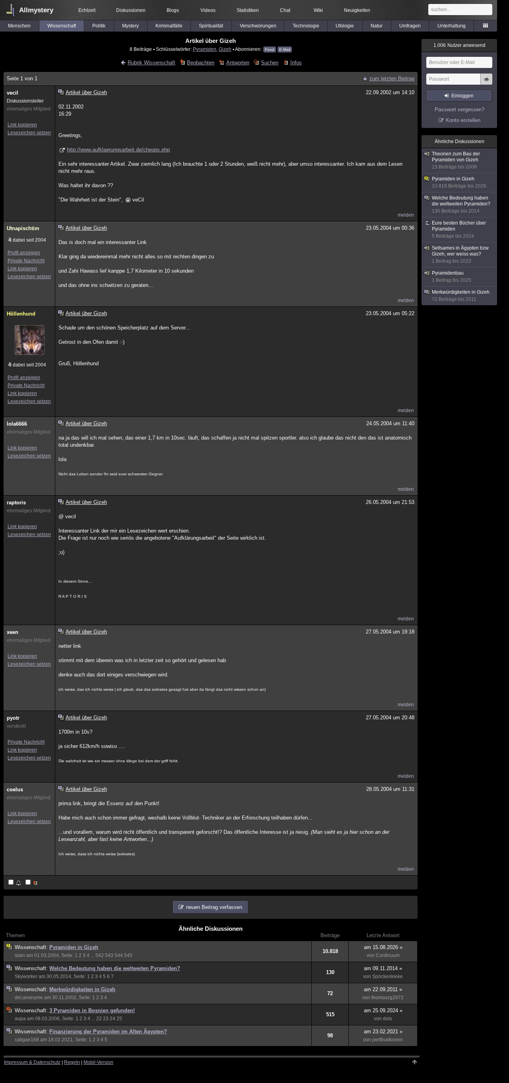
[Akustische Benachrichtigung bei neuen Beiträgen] (15, 883)
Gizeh (225, 49)
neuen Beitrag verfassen (214, 907)
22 (99, 1018)
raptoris (16, 503)
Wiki (318, 10)
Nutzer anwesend (459, 45)
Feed (269, 49)
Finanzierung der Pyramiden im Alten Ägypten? (108, 1032)
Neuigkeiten (357, 10)
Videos (208, 10)
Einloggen (462, 96)
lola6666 (17, 424)
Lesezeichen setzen (29, 133)
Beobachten (200, 63)
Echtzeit (86, 10)
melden (406, 215)
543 (109, 955)
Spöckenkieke (387, 976)
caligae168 (27, 1039)
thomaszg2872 (387, 997)
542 (99, 955)
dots (387, 1018)
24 (112, 1018)
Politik (98, 26)
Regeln (72, 1062)
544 (119, 955)
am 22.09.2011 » (383, 989)
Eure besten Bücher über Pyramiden (459, 229)
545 (128, 955)
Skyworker (26, 976)
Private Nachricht (26, 260)
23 (106, 1018)
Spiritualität (211, 26)
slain (20, 955)
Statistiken (248, 10)
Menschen (19, 26)
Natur (377, 26)
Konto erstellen (463, 120)
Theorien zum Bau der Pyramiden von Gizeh (456, 160)
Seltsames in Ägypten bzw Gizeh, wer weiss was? (460, 254)
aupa (20, 1018)
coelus (15, 789)
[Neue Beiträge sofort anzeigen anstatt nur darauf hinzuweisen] (32, 883)
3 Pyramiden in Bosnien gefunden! (92, 1010)
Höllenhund (21, 314)
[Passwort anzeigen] (486, 83)
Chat (285, 10)
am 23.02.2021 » (383, 1032)
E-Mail (284, 49)
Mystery (130, 26)
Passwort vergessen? (459, 109)
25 (119, 1018)
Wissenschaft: (32, 947)
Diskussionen (131, 10)
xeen (12, 632)
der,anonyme (29, 997)
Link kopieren (22, 125)
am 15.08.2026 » (383, 947)
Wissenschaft (61, 26)
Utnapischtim (23, 228)
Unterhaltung (451, 26)
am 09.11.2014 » (383, 968)
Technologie (306, 26)
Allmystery (36, 10)
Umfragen (410, 26)
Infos (295, 63)
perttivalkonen (387, 1039)
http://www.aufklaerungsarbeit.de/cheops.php (118, 150)
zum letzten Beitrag (391, 78)
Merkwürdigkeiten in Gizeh (82, 989)
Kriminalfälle (169, 26)
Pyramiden (204, 49)
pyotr (13, 718)
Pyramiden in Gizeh (73, 947)
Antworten (237, 63)
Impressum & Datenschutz (32, 1062)
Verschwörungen (258, 26)
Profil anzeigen (24, 253)
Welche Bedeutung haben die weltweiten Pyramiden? (114, 968)
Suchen (269, 63)
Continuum (388, 955)
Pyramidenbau (451, 276)
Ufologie (345, 26)
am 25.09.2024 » (383, 1010)
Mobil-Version (98, 1062)
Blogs (173, 10)
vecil (12, 93)
